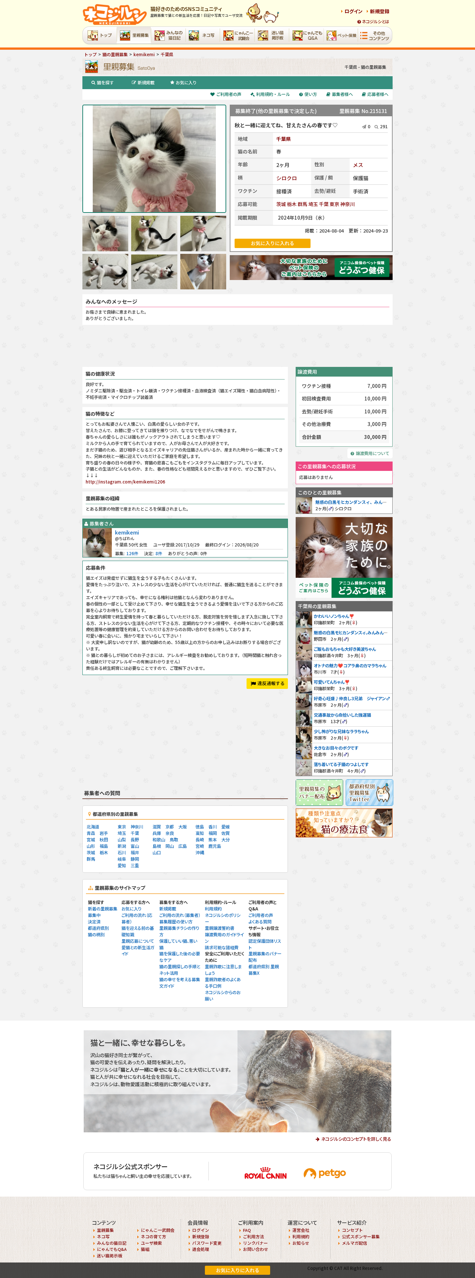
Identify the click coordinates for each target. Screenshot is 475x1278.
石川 (122, 852)
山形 (91, 846)
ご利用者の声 (228, 94)
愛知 (122, 865)
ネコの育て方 (153, 1236)
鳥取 (174, 839)
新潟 (122, 846)
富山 (135, 846)
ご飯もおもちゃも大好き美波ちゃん (345, 649)
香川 (212, 827)
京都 (169, 827)
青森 (91, 833)
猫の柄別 (96, 934)
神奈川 (347, 204)
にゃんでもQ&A (112, 1249)
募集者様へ (342, 94)
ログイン (353, 11)
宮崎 (199, 846)
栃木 (292, 204)
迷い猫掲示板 (109, 1255)
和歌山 (159, 839)
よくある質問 (259, 922)
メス (358, 165)
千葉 (324, 204)
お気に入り (186, 82)
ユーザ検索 (151, 1243)
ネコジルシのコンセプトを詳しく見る (356, 1139)
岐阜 (122, 859)
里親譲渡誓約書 (219, 928)
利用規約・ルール (273, 94)
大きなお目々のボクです (336, 748)
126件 (132, 553)
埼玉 (313, 204)
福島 (104, 846)
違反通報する (271, 683)
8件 (158, 553)
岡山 (169, 846)
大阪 (182, 827)
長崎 (199, 839)
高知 (199, 833)
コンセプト (352, 1230)
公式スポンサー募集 (361, 1236)
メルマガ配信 (354, 1243)
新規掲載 (146, 82)
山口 (157, 852)
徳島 (199, 827)
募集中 (94, 915)
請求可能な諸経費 (221, 947)
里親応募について (137, 941)
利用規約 (213, 909)
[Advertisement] (237, 345)
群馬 (302, 204)
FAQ (247, 1230)
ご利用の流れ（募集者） (179, 915)
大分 (225, 839)
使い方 (310, 94)
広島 (182, 846)
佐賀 (225, 833)
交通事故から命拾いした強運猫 (342, 715)
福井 (135, 852)
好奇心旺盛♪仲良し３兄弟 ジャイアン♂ (352, 698)
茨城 (281, 204)
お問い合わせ (255, 1249)
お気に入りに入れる (237, 1270)
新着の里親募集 (102, 909)
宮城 (91, 839)
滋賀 (157, 827)
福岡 (212, 833)
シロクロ (286, 178)
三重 (135, 865)
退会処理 (200, 1249)
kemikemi (127, 532)
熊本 (212, 839)
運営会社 (300, 1230)
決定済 (94, 922)
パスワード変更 (207, 1243)
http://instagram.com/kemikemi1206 (125, 482)
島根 (157, 846)
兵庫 (157, 833)
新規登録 (379, 11)
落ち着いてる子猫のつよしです (341, 764)
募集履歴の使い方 (176, 922)
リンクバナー (255, 1243)
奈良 (169, 833)
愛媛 (225, 827)
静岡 (135, 859)
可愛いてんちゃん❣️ (332, 682)
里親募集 (105, 1230)
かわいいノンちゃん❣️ (334, 616)
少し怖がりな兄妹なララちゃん (341, 731)
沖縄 (199, 852)
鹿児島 (214, 846)
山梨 (122, 839)
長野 (135, 839)
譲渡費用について (372, 453)
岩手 (104, 833)
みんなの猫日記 (111, 1243)
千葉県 (283, 138)
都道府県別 (98, 928)
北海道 (93, 827)
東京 (334, 204)
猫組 (145, 1249)
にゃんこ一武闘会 (157, 1230)
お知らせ (300, 1243)
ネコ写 (103, 1236)
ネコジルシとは (375, 21)
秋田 (104, 839)
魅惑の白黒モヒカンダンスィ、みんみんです (357, 502)
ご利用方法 (253, 1236)
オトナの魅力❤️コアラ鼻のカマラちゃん (350, 665)
